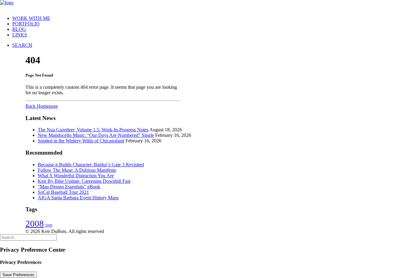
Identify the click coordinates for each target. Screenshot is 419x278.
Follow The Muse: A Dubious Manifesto (77, 170)
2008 (34, 223)
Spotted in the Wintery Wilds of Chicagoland (81, 140)
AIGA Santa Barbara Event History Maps (78, 197)
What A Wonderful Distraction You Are (76, 175)
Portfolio (26, 23)
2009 (48, 225)
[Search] (28, 237)
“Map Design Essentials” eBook (69, 186)
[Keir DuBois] (209, 5)
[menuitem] (215, 18)
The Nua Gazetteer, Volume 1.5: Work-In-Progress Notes (93, 129)
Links (19, 34)
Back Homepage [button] (41, 106)
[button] (22, 45)
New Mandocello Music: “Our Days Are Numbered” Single (96, 135)
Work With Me (31, 18)
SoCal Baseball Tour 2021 (63, 192)
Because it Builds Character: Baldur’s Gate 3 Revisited (91, 164)
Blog (19, 29)
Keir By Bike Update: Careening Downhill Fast (84, 181)
